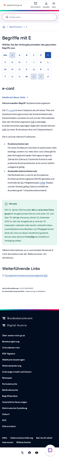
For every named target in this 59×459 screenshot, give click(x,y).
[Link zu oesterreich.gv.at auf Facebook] (29, 453)
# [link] (12, 55)
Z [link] (48, 76)
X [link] (33, 76)
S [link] (48, 69)
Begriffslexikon (15, 27)
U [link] (12, 76)
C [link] (34, 55)
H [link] (19, 62)
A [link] (19, 55)
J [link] (33, 62)
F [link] (5, 62)
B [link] (26, 55)
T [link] (5, 76)
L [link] (48, 62)
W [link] (27, 76)
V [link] (19, 76)
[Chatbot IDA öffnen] (50, 450)
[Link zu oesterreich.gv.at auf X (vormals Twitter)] (22, 453)
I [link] (26, 62)
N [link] (12, 69)
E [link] (48, 55)
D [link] (41, 55)
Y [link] (41, 76)
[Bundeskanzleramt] (29, 318)
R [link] (41, 69)
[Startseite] (3, 26)
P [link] (26, 69)
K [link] (41, 62)
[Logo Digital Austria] (29, 325)
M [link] (5, 69)
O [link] (19, 69)
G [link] (12, 62)
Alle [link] (5, 55)
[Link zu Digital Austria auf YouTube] (37, 453)
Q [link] (34, 69)
